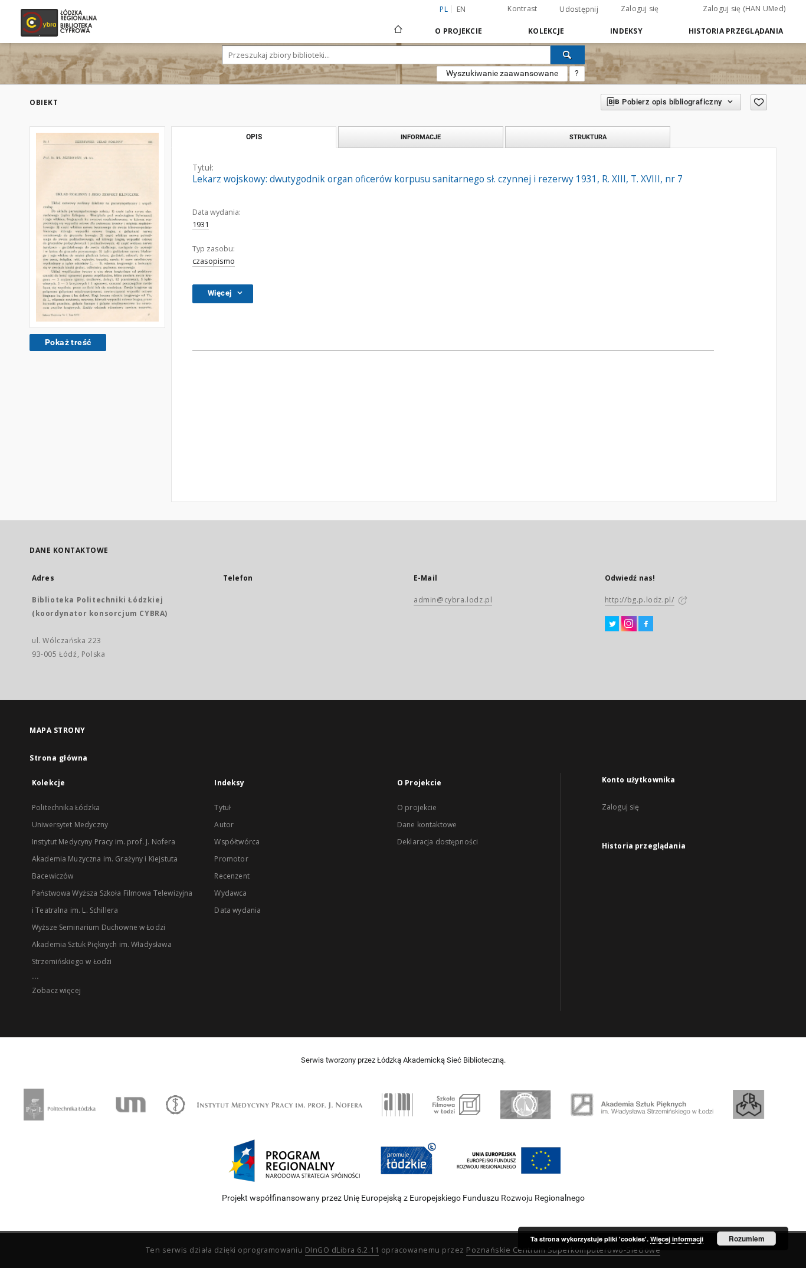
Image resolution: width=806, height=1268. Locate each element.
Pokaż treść (68, 342)
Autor (224, 825)
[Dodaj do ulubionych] (759, 102)
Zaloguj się (640, 9)
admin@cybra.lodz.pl (453, 600)
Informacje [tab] (421, 137)
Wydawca (230, 893)
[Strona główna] (398, 24)
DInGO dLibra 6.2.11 (342, 1250)
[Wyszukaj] (568, 54)
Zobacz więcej (56, 990)
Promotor (231, 859)
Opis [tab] (254, 137)
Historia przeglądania (736, 31)
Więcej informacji (676, 1238)
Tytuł (222, 807)
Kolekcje (546, 31)
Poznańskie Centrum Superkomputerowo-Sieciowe (563, 1250)
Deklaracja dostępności (437, 842)
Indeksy (626, 31)
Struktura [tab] (588, 137)
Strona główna (59, 758)
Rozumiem (747, 1238)
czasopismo (213, 261)
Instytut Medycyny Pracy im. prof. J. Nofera (103, 842)
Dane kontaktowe (427, 825)
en (461, 9)
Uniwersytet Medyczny (70, 825)
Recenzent (231, 876)
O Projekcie (458, 31)
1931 (200, 224)
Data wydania (237, 910)
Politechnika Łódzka (66, 807)
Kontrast (522, 9)
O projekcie (417, 807)
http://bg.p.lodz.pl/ (639, 600)
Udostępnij (578, 9)
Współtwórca (237, 842)
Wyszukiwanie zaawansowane (502, 73)
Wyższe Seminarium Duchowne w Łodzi (98, 927)
